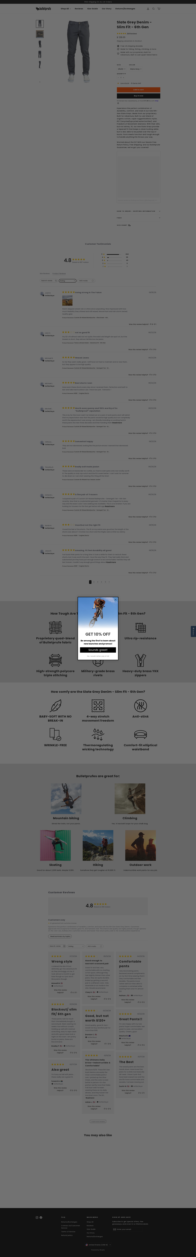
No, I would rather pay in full (98, 656)
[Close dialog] (115, 599)
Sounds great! (98, 650)
